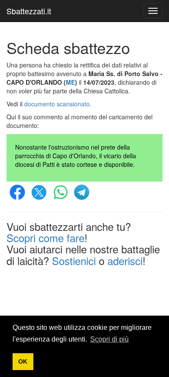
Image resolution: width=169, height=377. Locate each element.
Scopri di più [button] (109, 339)
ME (70, 82)
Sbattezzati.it (28, 10)
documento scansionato (57, 103)
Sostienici (74, 260)
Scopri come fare (45, 237)
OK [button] (22, 361)
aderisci (125, 260)
